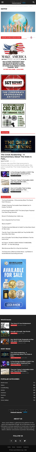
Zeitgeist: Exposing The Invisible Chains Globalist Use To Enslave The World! (16, 206)
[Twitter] (24, 441)
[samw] (18, 31)
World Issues (14, 325)
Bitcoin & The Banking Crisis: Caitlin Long (12, 216)
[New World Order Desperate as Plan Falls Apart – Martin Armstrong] (5, 341)
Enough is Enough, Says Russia (20, 331)
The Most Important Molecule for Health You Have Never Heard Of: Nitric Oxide (18, 228)
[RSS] (20, 441)
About (13, 447)
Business (3, 395)
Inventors (3, 392)
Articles (3, 390)
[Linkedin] (15, 441)
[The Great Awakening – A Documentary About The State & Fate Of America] (18, 144)
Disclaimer (19, 447)
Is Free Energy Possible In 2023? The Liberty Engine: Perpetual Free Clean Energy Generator (18, 211)
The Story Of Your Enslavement (21, 323)
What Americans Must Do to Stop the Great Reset (15, 248)
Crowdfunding (4, 387)
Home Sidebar (14, 333)
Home (2, 6)
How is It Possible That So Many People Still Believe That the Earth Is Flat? (17, 238)
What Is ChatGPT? (6, 223)
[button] (33, 2)
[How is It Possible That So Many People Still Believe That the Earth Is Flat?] (5, 190)
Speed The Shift (5, 161)
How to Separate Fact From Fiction (11, 220)
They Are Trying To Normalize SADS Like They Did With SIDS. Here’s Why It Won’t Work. (18, 233)
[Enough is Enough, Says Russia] (5, 333)
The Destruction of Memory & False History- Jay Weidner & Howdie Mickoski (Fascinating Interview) (17, 252)
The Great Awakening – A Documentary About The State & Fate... (16, 157)
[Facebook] (11, 441)
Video (2, 397)
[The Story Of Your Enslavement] (5, 325)
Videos (2, 385)
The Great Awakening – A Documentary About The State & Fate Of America (17, 201)
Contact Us (25, 447)
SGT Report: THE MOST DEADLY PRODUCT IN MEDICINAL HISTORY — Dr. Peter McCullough (17, 243)
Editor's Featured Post (6, 151)
